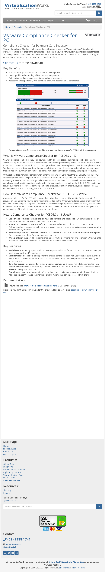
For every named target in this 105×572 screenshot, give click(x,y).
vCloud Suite (8, 464)
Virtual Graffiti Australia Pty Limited (66, 562)
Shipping (7, 490)
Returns (6, 493)
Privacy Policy (79, 567)
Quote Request (48, 20)
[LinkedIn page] (17, 553)
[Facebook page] (5, 553)
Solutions (22, 20)
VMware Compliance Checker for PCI (42, 285)
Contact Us (61, 20)
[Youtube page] (13, 553)
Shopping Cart (94, 20)
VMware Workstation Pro (14, 469)
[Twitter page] (9, 553)
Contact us (10, 63)
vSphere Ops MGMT (12, 472)
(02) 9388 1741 (94, 4)
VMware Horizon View (13, 475)
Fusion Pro (8, 466)
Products (10, 20)
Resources (34, 20)
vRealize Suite (9, 477)
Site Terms (64, 567)
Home (8, 27)
